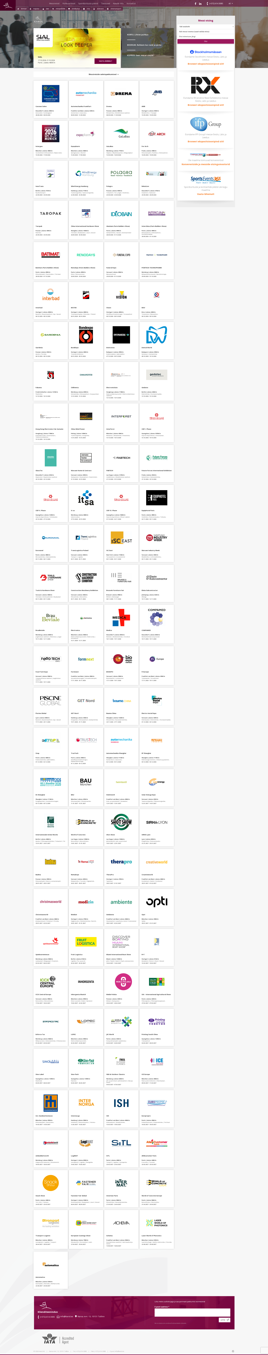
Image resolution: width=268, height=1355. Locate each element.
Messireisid (54, 3)
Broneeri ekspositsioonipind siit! (206, 63)
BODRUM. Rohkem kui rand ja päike (144, 45)
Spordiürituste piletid (88, 3)
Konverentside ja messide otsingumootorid (206, 164)
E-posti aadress (162, 1307)
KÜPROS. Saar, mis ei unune (140, 55)
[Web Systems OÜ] (233, 1351)
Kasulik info (118, 3)
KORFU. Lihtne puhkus (137, 34)
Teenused (105, 3)
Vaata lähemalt (205, 194)
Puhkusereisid (68, 3)
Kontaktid (131, 3)
